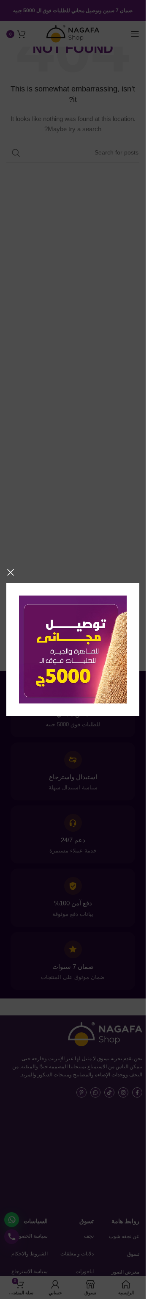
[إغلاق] (10, 572)
